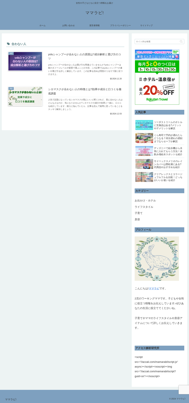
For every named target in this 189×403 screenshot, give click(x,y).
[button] (181, 41)
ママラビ (154, 288)
